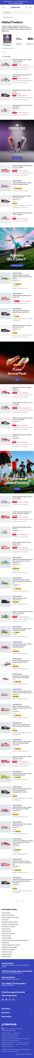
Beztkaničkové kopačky (8, 926)
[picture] (5, 64)
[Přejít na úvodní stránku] (15, 7)
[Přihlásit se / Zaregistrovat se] (27, 7)
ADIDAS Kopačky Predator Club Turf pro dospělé (22, 106)
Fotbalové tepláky (7, 938)
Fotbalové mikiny (6, 956)
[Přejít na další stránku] (22, 901)
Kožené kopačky (6, 931)
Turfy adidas (5, 919)
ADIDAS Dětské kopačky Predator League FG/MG (22, 543)
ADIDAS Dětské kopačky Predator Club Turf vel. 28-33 (22, 196)
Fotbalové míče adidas (8, 915)
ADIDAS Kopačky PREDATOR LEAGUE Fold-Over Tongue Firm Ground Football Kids (22, 561)
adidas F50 (19, 44)
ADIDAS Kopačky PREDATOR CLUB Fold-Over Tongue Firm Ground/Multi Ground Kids (21, 790)
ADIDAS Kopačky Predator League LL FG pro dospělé (22, 497)
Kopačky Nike (5, 942)
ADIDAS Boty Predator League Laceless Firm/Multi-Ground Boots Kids (22, 581)
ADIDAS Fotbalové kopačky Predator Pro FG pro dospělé (22, 166)
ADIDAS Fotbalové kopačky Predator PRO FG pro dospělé (22, 612)
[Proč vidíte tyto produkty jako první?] (2, 56)
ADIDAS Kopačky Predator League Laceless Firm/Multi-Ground (22, 183)
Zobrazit (17, 488)
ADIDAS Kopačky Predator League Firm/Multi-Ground (22, 824)
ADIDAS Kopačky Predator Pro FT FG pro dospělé (22, 403)
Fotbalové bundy (6, 935)
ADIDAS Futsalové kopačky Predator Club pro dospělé (22, 213)
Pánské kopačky (6, 929)
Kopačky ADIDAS (17, 157)
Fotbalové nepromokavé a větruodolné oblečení (15, 940)
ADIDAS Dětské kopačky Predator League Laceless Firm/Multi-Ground (22, 691)
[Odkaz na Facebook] (3, 999)
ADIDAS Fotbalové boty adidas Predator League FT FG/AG (21, 661)
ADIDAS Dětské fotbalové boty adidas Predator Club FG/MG (21, 311)
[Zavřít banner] (31, 2)
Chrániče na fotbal (7, 952)
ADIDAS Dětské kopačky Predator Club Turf (22, 435)
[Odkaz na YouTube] (6, 999)
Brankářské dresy (7, 954)
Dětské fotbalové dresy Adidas (10, 917)
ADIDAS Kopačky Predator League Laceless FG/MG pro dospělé (22, 512)
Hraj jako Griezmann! (17, 265)
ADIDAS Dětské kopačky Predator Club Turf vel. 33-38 (22, 326)
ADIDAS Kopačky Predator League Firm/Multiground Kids (22, 774)
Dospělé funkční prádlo (8, 949)
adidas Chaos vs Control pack (7, 44)
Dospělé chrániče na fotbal (9, 947)
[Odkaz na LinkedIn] (13, 999)
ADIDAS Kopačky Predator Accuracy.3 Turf (19, 599)
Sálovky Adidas (6, 912)
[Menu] (3, 7)
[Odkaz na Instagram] (10, 999)
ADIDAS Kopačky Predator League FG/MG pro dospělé (22, 757)
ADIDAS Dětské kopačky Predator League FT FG (22, 75)
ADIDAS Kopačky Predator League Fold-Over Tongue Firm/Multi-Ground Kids (22, 743)
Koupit (17, 379)
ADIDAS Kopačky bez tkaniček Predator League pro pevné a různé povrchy (22, 276)
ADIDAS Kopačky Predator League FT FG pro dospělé (22, 60)
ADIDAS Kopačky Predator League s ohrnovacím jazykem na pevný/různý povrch (22, 645)
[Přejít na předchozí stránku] (12, 901)
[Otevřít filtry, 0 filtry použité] (4, 52)
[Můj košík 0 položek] (30, 7)
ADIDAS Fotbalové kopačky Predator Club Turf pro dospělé (22, 418)
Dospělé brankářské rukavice (10, 924)
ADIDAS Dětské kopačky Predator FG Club (22, 90)
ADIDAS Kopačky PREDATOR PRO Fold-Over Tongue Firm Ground (21, 725)
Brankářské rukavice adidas (10, 922)
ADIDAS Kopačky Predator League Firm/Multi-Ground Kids (22, 629)
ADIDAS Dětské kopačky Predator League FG (22, 388)
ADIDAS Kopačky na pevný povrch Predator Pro (21, 296)
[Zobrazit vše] (2, 17)
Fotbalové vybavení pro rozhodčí (11, 945)
